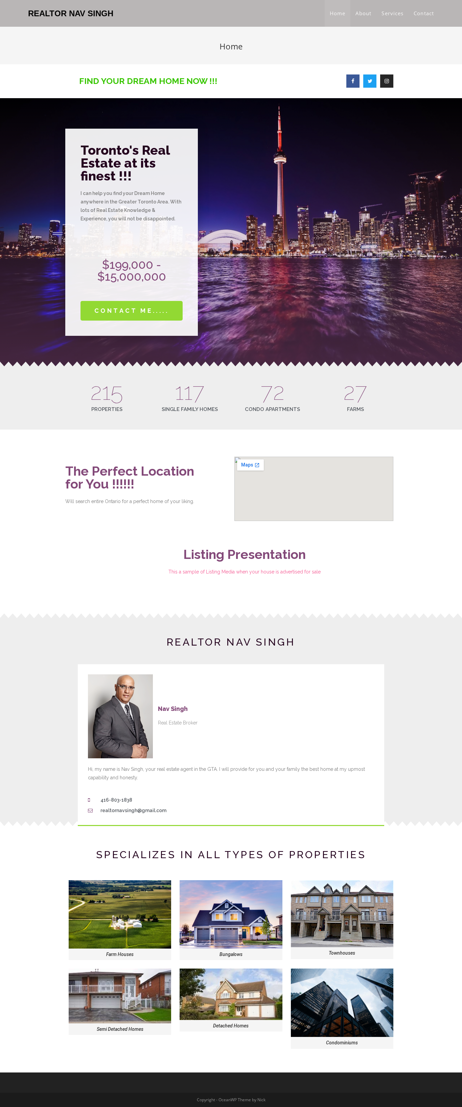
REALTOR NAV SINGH (70, 13)
